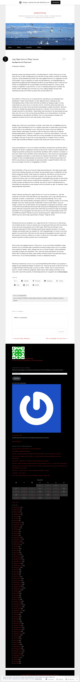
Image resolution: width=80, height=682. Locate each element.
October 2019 (17, 526)
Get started (56, 2)
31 (56, 498)
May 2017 (16, 573)
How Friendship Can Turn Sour (57, 338)
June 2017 (16, 571)
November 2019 (17, 524)
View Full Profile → (17, 441)
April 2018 (16, 552)
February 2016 (17, 601)
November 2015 (17, 607)
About (18, 47)
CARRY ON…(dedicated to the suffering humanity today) (30, 470)
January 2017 (17, 580)
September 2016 (17, 588)
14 (32, 491)
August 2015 (16, 612)
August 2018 (16, 544)
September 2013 (17, 655)
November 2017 (17, 561)
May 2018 (16, 550)
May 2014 (16, 640)
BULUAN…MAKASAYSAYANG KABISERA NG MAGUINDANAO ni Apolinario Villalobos (36, 453)
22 (40, 494)
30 (48, 498)
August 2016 (16, 590)
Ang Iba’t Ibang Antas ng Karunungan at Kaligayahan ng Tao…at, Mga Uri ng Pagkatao (39, 463)
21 (32, 494)
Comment (61, 331)
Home (10, 47)
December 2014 (17, 627)
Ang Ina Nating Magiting (21, 338)
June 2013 (16, 661)
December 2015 (17, 605)
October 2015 (17, 608)
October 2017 (17, 563)
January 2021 (17, 513)
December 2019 (17, 522)
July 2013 (16, 659)
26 (16, 498)
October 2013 (17, 653)
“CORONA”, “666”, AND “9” (19, 473)
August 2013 (16, 657)
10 (56, 488)
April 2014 (16, 642)
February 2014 (17, 646)
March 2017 (16, 576)
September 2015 (17, 610)
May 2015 (16, 618)
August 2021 (16, 509)
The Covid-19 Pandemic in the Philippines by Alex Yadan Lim (30, 475)
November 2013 (17, 652)
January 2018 (17, 558)
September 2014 (17, 633)
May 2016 (16, 595)
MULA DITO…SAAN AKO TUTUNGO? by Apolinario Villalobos (30, 461)
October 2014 (17, 631)
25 (64, 494)
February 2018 (17, 556)
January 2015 (17, 625)
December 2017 (17, 560)
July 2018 (16, 546)
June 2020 (16, 518)
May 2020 (16, 520)
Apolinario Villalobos (22, 298)
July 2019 (16, 529)
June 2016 (16, 593)
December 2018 (17, 539)
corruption (44, 298)
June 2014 (16, 638)
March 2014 (16, 644)
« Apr (13, 502)
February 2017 (17, 578)
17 (56, 491)
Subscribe (16, 378)
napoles (50, 298)
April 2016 (16, 597)
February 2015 (17, 623)
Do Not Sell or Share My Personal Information (47, 675)
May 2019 (16, 533)
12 (16, 491)
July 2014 (16, 637)
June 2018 (16, 548)
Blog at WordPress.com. (27, 675)
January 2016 (17, 603)
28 (32, 498)
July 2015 (16, 614)
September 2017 (17, 565)
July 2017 (16, 569)
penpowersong (40, 12)
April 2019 (16, 535)
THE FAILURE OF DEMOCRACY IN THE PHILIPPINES (28, 360)
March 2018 (16, 554)
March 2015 (16, 622)
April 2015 (16, 620)
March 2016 (16, 599)
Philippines (56, 298)
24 (56, 494)
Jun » (17, 502)
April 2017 (16, 575)
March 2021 (16, 511)
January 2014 (17, 648)
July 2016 (16, 592)
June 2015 (16, 616)
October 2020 (17, 514)
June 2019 (16, 531)
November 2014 (17, 629)
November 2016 (17, 584)
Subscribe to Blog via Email (21, 367)
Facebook (29, 47)
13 (24, 491)
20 (24, 494)
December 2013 (17, 650)
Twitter (39, 47)
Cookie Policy (38, 679)
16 (48, 491)
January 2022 (17, 507)
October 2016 (17, 586)
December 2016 (17, 582)
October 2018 (17, 541)
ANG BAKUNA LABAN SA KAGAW (21, 451)
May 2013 (16, 663)
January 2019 (17, 537)
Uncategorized (22, 295)
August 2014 (16, 635)
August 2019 (16, 528)
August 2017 (16, 567)
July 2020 (16, 516)
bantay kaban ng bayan (35, 298)
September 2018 (17, 543)
